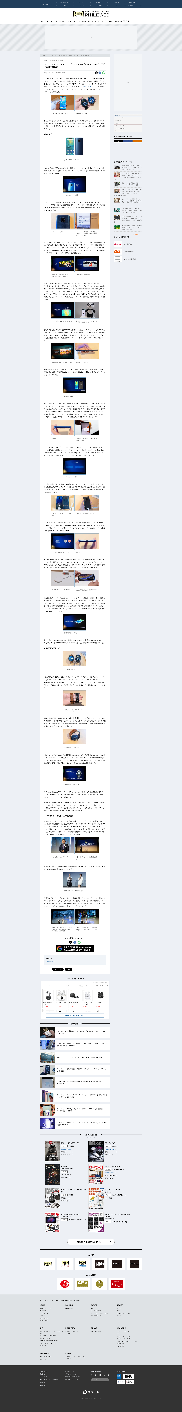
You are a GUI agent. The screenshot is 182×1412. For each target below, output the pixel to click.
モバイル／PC (44, 1313)
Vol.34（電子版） (118, 1195)
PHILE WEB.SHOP (45, 1357)
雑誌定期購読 (120, 1343)
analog (118, 1334)
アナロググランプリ (96, 1316)
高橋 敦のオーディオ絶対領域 (48, 1335)
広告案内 (42, 1374)
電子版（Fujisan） (66, 1155)
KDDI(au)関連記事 (128, 251)
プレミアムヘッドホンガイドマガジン (127, 1341)
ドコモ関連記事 (127, 244)
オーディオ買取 (133, 6)
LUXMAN (116, 2)
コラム (118, 1311)
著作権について (69, 1371)
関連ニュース (88, 86)
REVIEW (120, 1305)
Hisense (99, 6)
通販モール (43, 1359)
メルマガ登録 (120, 1346)
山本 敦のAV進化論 (45, 1338)
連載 (41, 1328)
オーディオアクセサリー (123, 1331)
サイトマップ (43, 1377)
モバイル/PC (82, 21)
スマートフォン (58, 969)
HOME (43, 55)
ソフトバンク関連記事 (129, 259)
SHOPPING (44, 1353)
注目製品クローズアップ (123, 161)
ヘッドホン (62, 21)
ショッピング (118, 21)
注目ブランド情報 (96, 1331)
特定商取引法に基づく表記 (72, 1377)
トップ (43, 21)
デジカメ (90, 21)
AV (48, 21)
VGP (92, 1308)
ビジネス (109, 21)
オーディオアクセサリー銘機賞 (99, 1313)
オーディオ (54, 21)
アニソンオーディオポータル (48, 1343)
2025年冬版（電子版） (76, 1219)
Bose (65, 6)
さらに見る (120, 1316)
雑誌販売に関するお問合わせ (91, 1241)
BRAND (94, 1328)
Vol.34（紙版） (109, 1198)
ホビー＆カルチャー (120, 128)
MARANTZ (81, 2)
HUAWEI (68, 969)
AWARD (94, 1305)
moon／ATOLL (133, 2)
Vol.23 (71, 1195)
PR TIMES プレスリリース (72, 1379)
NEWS (42, 1305)
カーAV (97, 21)
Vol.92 (114, 1146)
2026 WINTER (117, 1169)
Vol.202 (71, 1146)
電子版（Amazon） (66, 1152)
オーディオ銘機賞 (96, 1311)
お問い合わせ (43, 1371)
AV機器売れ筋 (69, 1308)
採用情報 (42, 1385)
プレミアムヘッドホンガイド (125, 1339)
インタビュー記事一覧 (71, 1331)
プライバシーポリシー (71, 1374)
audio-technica (65, 2)
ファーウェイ (50, 962)
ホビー (103, 21)
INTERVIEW (70, 1328)
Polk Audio (82, 6)
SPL (116, 6)
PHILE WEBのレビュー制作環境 (49, 1379)
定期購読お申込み (66, 1149)
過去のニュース (119, 131)
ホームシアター (72, 21)
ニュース (48, 55)
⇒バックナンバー (137, 234)
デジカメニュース (119, 125)
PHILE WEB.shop (66, 1175)
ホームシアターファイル (123, 1336)
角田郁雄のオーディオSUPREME (49, 1340)
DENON (99, 2)
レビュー (119, 1308)
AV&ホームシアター (120, 118)
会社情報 (42, 1382)
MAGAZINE (91, 1134)
